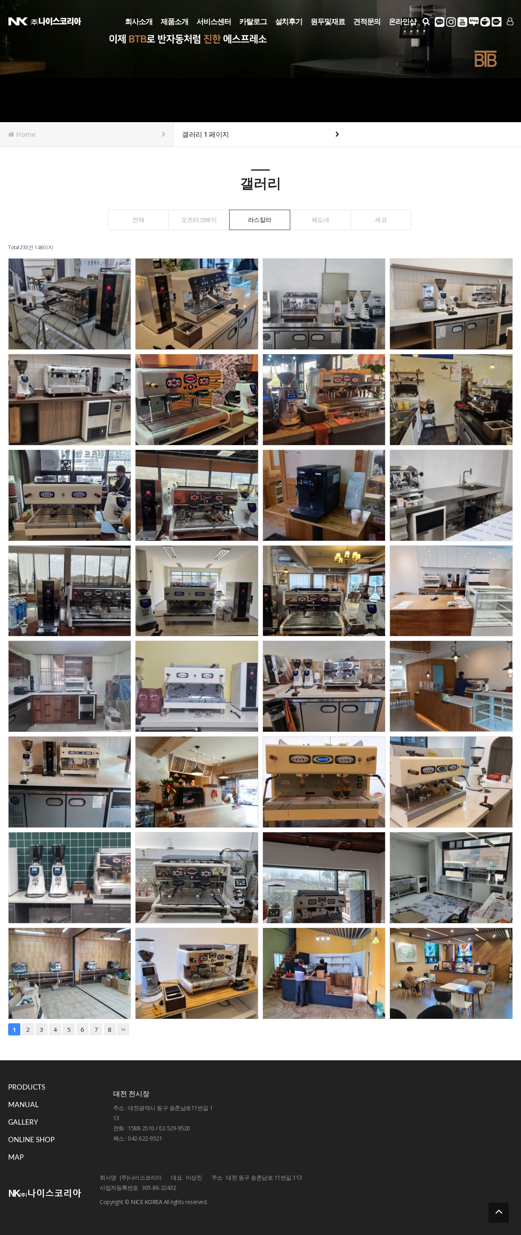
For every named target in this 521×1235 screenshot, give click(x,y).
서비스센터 (214, 21)
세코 (381, 219)
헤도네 (320, 219)
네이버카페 (485, 22)
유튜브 (462, 22)
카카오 (439, 22)
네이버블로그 (474, 22)
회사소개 (139, 21)
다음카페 (496, 22)
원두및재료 (328, 21)
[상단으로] (498, 1212)
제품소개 (174, 21)
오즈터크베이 (199, 219)
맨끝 (123, 1029)
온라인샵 (402, 21)
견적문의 (367, 21)
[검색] (426, 21)
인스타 (451, 22)
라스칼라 (259, 219)
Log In (501, 34)
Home (25, 134)
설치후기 (289, 21)
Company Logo (44, 20)
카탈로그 (253, 21)
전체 (138, 219)
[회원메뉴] (510, 21)
